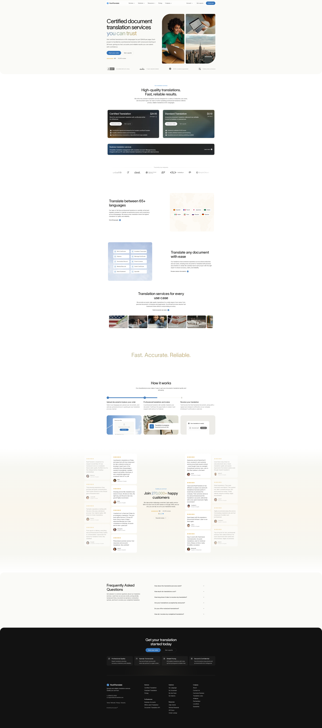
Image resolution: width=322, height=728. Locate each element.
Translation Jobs (198, 696)
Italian (179, 214)
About (195, 688)
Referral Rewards (174, 707)
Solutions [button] (140, 3)
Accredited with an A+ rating (122, 68)
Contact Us (196, 690)
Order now (211, 3)
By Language (173, 688)
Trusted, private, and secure (209, 68)
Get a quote (200, 3)
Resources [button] (151, 3)
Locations (196, 704)
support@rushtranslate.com (115, 697)
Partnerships (196, 701)
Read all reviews (160, 518)
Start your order (114, 53)
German (207, 214)
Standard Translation (150, 690)
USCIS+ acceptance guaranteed (180, 68)
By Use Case (172, 693)
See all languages (113, 220)
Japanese (198, 210)
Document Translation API (152, 707)
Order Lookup (173, 713)
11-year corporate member (153, 68)
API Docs (171, 710)
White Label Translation (151, 705)
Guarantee (196, 706)
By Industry (172, 696)
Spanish (178, 210)
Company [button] (167, 3)
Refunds (113, 702)
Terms (108, 702)
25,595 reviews (122, 58)
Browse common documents (178, 271)
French (188, 210)
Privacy (118, 702)
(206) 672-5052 (112, 695)
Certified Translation (150, 688)
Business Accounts (150, 702)
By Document (173, 690)
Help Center (172, 705)
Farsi (187, 214)
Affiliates (195, 698)
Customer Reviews (198, 693)
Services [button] (131, 3)
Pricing (160, 3)
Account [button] (188, 3)
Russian (197, 214)
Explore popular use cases (160, 310)
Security (123, 702)
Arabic (208, 210)
